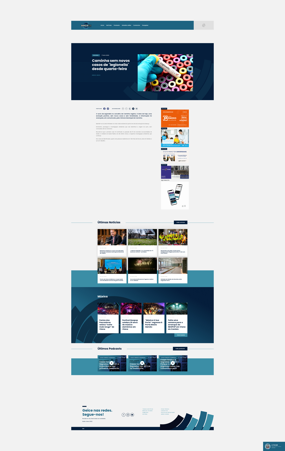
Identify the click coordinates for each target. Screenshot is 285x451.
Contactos (136, 25)
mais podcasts (180, 393)
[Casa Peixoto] (175, 118)
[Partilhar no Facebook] (104, 109)
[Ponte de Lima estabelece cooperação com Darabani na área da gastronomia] (112, 310)
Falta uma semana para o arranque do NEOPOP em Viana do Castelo (177, 369)
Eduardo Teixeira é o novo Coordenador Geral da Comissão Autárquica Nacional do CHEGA (112, 297)
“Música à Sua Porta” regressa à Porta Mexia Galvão (153, 368)
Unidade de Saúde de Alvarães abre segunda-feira (171, 324)
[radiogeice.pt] (86, 25)
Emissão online (126, 25)
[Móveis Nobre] (175, 172)
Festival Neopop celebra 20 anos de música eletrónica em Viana (130, 369)
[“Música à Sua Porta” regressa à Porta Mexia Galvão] (154, 353)
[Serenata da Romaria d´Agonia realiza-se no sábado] (142, 310)
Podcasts (117, 25)
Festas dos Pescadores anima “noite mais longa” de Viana (106, 369)
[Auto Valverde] (175, 156)
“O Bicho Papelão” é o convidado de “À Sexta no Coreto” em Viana (141, 296)
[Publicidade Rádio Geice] (204, 25)
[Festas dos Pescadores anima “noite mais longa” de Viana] (108, 353)
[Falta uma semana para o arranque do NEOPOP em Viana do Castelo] (176, 353)
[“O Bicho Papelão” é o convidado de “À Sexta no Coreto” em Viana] (142, 282)
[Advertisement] (142, 10)
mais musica (181, 379)
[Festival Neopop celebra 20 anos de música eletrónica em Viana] (131, 353)
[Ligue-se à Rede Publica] (175, 138)
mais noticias (180, 267)
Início (102, 25)
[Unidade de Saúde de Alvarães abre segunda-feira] (172, 310)
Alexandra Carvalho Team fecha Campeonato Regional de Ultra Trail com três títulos (173, 297)
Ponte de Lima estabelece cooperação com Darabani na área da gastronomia (111, 324)
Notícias (109, 25)
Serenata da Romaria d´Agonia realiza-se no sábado (142, 324)
